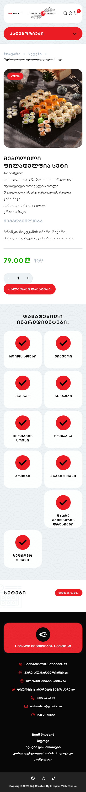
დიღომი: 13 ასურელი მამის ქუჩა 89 (46, 689)
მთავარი (12, 54)
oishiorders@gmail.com (46, 706)
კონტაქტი (43, 759)
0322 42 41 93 (46, 698)
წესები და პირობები (43, 747)
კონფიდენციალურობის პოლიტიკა (43, 753)
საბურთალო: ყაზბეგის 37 (46, 664)
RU (19, 13)
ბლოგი (43, 741)
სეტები (35, 54)
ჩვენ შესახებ (43, 734)
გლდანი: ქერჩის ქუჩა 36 (46, 681)
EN (15, 13)
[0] (75, 13)
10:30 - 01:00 (46, 714)
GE (10, 13)
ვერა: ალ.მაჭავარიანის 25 (46, 672)
